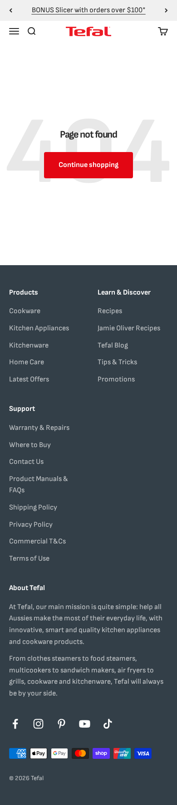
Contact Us (26, 461)
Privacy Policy (31, 524)
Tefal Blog (113, 345)
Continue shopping (88, 165)
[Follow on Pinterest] (61, 724)
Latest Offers (29, 379)
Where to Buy (30, 445)
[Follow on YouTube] (85, 724)
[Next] (166, 10)
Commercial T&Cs (37, 541)
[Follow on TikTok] (108, 724)
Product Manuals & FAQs (38, 485)
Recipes (110, 311)
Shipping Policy (33, 507)
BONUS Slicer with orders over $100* (89, 10)
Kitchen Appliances (39, 328)
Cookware (24, 311)
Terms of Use (29, 558)
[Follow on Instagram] (38, 724)
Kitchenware (29, 345)
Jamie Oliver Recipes (129, 328)
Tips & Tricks (117, 362)
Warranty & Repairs (39, 428)
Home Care (26, 362)
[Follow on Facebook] (15, 724)
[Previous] (10, 10)
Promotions (116, 379)
